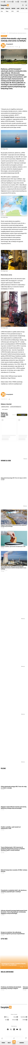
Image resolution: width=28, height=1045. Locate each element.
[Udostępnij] (26, 1038)
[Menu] (26, 5)
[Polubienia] (2, 1038)
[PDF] (9, 399)
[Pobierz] (19, 46)
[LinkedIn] (14, 1029)
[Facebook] (8, 1029)
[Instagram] (20, 1029)
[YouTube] (17, 1029)
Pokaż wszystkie (5, 409)
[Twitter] (11, 1029)
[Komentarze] (14, 1038)
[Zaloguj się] (23, 5)
